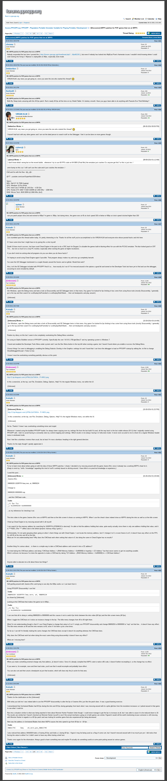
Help (159, 19)
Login (20, 22)
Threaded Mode (147, 37)
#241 (159, 41)
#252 (159, 452)
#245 (159, 143)
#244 (159, 109)
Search (128, 19)
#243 (159, 87)
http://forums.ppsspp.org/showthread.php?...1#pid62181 (60, 54)
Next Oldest (11, 747)
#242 (159, 65)
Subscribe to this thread (15, 763)
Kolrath (9, 228)
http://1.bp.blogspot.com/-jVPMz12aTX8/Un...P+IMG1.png (28, 377)
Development (82, 28)
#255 (159, 683)
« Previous (17, 33)
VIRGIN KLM (55, 109)
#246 (159, 200)
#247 (159, 224)
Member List (139, 19)
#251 (159, 394)
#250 (159, 364)
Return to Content (37, 769)
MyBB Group (29, 774)
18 (37, 33)
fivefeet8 (10, 91)
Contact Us (9, 769)
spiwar (19, 205)
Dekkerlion (55, 65)
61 (46, 33)
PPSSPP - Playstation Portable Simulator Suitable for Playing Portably (49, 28)
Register (26, 22)
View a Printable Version (15, 757)
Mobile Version (48, 769)
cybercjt (19, 147)
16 (30, 33)
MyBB (14, 774)
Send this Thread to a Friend (16, 760)
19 (41, 33)
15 (27, 33)
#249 (159, 306)
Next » (51, 33)
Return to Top (27, 769)
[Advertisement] (86, 9)
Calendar (151, 19)
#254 (159, 648)
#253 (159, 570)
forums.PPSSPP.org (12, 28)
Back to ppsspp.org (12, 16)
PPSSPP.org (18, 769)
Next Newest (22, 747)
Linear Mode (157, 37)
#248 (159, 277)
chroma (9, 44)
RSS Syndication (58, 769)
